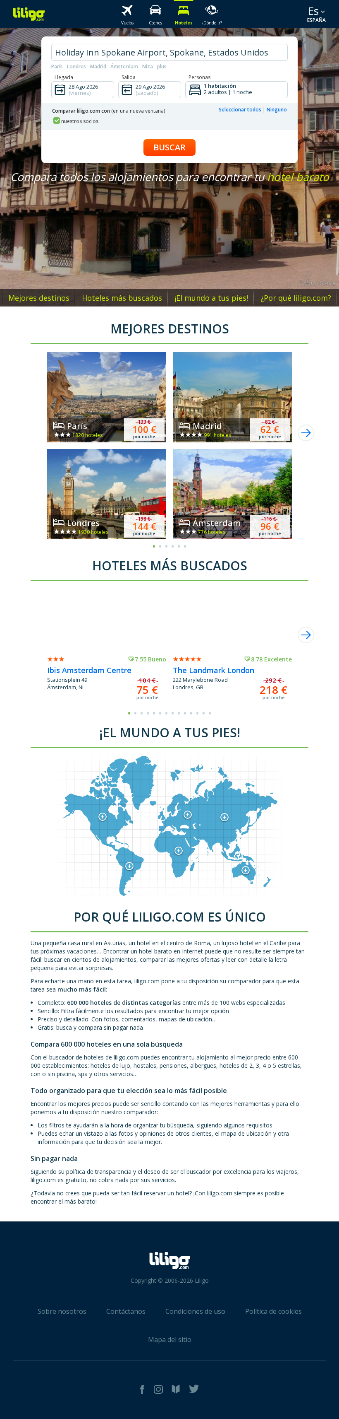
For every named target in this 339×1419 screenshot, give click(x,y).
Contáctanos (126, 1311)
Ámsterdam (124, 66)
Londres (76, 66)
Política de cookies (273, 1311)
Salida (129, 77)
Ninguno (277, 109)
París (57, 66)
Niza (147, 66)
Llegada (64, 77)
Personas (199, 77)
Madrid (98, 66)
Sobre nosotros (62, 1311)
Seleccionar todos (240, 109)
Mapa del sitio (169, 1339)
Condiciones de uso (195, 1311)
